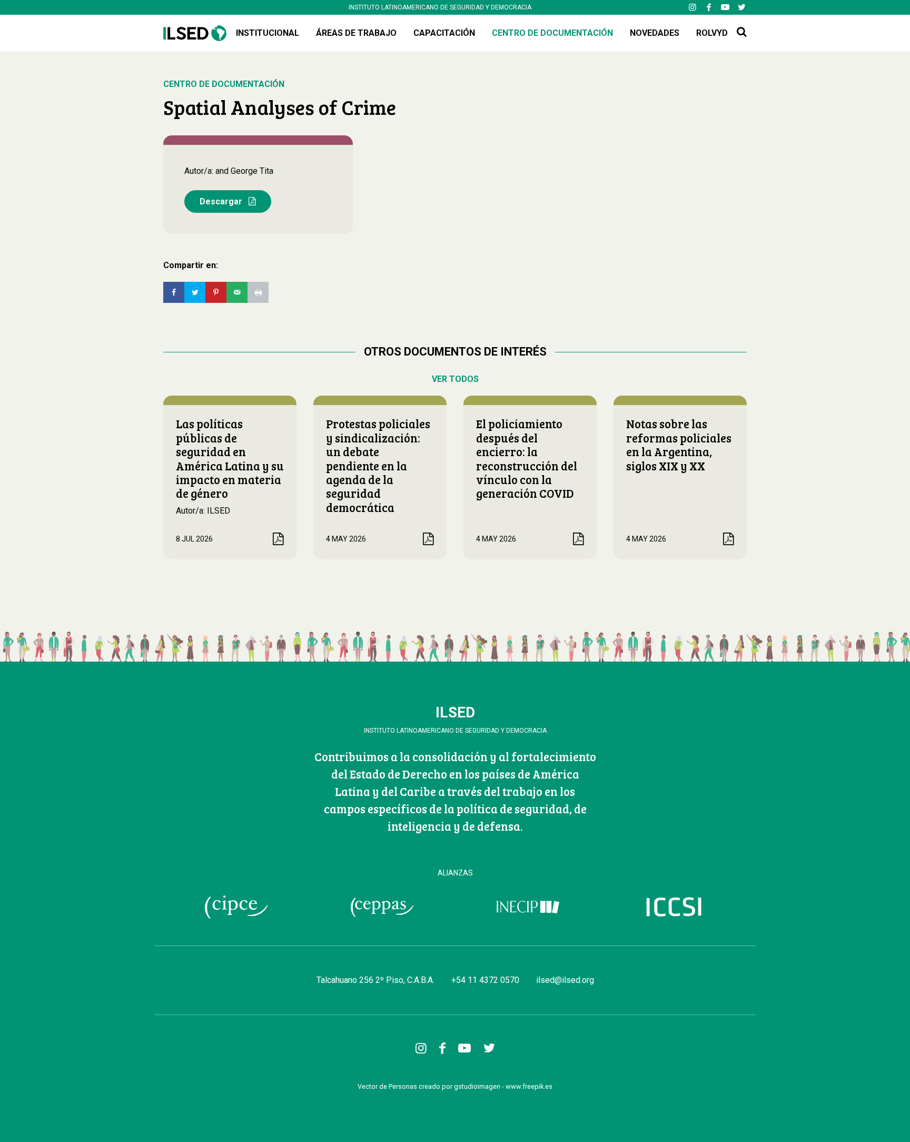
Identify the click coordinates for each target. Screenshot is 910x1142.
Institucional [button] (267, 33)
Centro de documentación (552, 33)
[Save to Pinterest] (215, 292)
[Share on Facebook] (173, 292)
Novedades (654, 33)
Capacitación (444, 33)
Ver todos (455, 379)
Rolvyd (712, 33)
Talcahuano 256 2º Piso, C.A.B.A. (375, 980)
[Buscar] (742, 32)
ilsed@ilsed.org (565, 980)
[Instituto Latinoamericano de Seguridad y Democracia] (194, 33)
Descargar (222, 201)
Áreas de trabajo (356, 33)
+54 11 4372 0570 (485, 980)
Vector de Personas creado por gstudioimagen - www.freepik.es (455, 1086)
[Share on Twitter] (194, 292)
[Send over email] (237, 292)
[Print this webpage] (258, 292)
